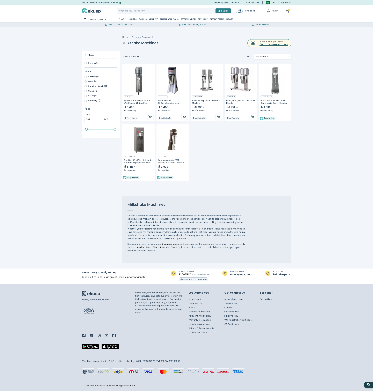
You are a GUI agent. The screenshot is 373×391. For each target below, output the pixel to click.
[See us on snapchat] (116, 335)
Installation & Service (199, 324)
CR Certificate (231, 324)
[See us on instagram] (100, 335)
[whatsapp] (368, 385)
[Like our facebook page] (85, 335)
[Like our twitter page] (93, 335)
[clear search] (214, 11)
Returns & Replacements (201, 328)
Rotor (162, 247)
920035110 (185, 274)
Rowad (192, 307)
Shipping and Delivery (199, 311)
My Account (195, 299)
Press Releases (231, 311)
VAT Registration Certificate (238, 319)
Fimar (156, 247)
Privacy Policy (231, 315)
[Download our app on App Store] (110, 347)
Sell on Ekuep (266, 299)
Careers (228, 307)
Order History (195, 303)
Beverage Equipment (142, 37)
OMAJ (174, 247)
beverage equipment (173, 244)
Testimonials (230, 303)
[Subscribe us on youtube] (108, 335)
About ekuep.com (233, 299)
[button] (270, 2)
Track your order (252, 2)
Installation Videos (198, 332)
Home (125, 37)
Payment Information (200, 315)
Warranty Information (200, 319)
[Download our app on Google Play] (90, 347)
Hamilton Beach (144, 247)
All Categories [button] (97, 19)
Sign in (275, 10)
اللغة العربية (286, 3)
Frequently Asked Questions (226, 2)
